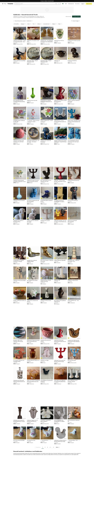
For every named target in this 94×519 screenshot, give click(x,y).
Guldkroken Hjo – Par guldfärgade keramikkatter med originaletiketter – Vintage (47, 41)
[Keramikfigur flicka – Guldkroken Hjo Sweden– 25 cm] (74, 253)
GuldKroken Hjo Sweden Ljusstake (74, 40)
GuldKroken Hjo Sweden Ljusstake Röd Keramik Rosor (60, 101)
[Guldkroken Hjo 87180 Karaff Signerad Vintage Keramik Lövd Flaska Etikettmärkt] (19, 373)
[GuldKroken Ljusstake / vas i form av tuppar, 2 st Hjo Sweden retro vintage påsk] (60, 213)
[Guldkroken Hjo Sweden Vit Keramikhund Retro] (19, 213)
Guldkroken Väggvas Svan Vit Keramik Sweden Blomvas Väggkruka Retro (32, 421)
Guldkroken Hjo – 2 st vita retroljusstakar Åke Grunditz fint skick (60, 121)
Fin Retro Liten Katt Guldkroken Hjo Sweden (32, 221)
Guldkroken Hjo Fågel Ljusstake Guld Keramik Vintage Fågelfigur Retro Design (73, 341)
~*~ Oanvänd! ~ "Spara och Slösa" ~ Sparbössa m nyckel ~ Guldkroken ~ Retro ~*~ (33, 121)
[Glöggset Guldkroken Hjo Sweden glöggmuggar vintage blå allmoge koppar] (60, 133)
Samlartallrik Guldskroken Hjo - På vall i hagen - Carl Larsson (33, 141)
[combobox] (36, 4)
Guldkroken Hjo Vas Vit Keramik (19, 200)
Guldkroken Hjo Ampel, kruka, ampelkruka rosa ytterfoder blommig (18, 141)
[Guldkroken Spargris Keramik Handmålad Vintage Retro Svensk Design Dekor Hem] (19, 173)
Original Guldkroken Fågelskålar (60, 260)
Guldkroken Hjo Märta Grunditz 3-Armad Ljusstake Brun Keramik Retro (33, 181)
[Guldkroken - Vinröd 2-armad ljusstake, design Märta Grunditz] (60, 173)
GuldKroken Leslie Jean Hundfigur (19, 280)
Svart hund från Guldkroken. (73, 200)
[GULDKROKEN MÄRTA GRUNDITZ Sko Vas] (47, 193)
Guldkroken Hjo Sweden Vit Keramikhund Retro (18, 221)
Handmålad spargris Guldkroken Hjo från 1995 (19, 121)
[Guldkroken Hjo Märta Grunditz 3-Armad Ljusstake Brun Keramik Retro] (33, 173)
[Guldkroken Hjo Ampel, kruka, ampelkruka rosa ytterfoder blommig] (19, 133)
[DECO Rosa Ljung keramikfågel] (19, 433)
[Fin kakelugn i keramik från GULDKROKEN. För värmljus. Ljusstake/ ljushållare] (60, 193)
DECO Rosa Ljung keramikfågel (18, 440)
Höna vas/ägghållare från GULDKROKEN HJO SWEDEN (59, 421)
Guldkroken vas (57, 60)
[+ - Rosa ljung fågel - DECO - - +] (74, 433)
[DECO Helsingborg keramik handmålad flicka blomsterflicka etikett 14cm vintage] (19, 93)
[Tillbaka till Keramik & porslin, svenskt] (14, 21)
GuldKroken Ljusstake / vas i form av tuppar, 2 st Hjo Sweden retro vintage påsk (60, 221)
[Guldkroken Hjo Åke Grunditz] (47, 293)
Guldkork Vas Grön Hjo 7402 (32, 100)
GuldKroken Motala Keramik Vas (73, 180)
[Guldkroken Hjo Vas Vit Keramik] (19, 193)
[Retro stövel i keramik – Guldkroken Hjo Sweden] (47, 253)
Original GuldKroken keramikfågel (19, 60)
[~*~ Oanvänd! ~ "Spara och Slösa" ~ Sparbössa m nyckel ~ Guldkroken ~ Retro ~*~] (33, 113)
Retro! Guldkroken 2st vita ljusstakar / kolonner (72, 381)
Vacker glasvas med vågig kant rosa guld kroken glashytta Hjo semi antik (59, 381)
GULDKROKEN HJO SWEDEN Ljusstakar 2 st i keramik (18, 261)
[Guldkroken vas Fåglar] (47, 353)
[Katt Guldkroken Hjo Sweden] (33, 273)
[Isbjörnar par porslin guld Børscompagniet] (74, 213)
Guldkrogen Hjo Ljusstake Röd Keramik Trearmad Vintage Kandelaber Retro (59, 361)
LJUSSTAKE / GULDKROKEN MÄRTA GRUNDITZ (46, 421)
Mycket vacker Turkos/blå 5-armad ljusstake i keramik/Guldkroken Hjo (74, 121)
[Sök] (56, 4)
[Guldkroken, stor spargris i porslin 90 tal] (33, 33)
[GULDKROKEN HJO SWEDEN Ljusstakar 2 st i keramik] (19, 253)
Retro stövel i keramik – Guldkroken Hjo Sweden (47, 261)
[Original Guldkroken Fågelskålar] (60, 253)
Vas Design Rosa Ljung (31, 440)
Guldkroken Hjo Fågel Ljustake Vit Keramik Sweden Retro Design (60, 441)
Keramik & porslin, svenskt (20, 20)
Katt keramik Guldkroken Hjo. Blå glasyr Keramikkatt (33, 201)
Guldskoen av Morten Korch (73, 280)
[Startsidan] (10, 4)
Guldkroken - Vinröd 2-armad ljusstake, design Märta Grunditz (60, 181)
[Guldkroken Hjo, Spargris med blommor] (33, 293)
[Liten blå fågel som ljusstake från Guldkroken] (47, 373)
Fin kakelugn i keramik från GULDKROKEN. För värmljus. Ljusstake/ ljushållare (59, 201)
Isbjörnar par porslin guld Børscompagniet (72, 221)
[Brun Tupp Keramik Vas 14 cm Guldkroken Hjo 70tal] (47, 173)
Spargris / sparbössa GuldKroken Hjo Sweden (74, 101)
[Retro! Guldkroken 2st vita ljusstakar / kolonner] (74, 373)
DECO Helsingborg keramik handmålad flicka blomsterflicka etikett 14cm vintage (19, 101)
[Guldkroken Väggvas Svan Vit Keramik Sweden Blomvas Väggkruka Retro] (33, 412)
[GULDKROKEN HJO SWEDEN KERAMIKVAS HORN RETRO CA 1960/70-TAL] (47, 93)
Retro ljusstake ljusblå (72, 360)
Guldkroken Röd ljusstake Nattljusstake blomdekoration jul (60, 341)
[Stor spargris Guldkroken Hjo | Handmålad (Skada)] (19, 353)
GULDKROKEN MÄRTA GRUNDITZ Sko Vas (47, 201)
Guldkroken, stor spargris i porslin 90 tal (33, 41)
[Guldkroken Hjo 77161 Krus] (60, 33)
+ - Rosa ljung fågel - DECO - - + (74, 440)
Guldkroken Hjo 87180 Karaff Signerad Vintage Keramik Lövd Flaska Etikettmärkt (19, 381)
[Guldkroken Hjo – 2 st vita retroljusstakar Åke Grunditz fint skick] (60, 113)
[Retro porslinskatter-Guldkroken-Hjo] (74, 412)
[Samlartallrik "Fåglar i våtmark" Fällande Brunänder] (33, 53)
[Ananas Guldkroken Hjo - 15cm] (74, 293)
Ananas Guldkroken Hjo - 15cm (73, 300)
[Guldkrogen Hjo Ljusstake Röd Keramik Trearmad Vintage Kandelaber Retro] (60, 353)
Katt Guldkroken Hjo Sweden (32, 280)
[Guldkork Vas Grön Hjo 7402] (33, 93)
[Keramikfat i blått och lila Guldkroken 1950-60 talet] (19, 333)
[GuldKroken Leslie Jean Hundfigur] (19, 273)
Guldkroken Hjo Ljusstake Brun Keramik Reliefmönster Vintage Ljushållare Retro (19, 421)
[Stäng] (93, 1)
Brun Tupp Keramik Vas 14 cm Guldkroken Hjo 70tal (46, 181)
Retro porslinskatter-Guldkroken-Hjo (74, 421)
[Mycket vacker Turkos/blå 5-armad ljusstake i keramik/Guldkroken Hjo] (74, 113)
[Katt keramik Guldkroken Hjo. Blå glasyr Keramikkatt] (33, 193)
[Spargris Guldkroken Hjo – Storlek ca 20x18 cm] (47, 113)
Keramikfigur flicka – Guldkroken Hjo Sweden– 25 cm (73, 261)
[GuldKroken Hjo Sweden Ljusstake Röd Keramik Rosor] (60, 93)
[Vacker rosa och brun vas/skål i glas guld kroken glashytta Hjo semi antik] (33, 373)
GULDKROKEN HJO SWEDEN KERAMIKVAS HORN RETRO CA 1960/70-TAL (46, 101)
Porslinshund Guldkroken (72, 60)
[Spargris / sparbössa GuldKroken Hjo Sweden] (74, 93)
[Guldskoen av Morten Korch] (74, 273)
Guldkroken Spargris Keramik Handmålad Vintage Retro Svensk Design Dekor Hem (19, 181)
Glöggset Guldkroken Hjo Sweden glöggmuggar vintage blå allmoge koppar (60, 141)
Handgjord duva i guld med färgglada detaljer (32, 261)
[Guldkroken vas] (60, 53)
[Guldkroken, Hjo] (60, 273)
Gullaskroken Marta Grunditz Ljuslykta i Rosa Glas (46, 281)
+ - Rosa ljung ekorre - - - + (45, 440)
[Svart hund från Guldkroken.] (74, 193)
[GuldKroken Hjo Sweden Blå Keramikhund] (47, 133)
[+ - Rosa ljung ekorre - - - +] (47, 433)
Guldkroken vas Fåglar (45, 360)
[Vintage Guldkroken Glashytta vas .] (33, 353)
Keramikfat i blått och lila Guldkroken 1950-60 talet (18, 341)
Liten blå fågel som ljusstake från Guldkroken (47, 381)
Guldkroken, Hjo (57, 280)
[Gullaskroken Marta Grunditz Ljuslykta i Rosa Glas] (47, 273)
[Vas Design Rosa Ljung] (33, 433)
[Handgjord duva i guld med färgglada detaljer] (33, 253)
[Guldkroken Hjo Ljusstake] (47, 213)
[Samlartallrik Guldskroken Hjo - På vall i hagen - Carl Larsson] (33, 133)
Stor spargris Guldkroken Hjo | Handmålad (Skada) (18, 361)
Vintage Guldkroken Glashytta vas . (33, 360)
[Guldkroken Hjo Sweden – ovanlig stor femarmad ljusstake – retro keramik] (19, 33)
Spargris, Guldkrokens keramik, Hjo (19, 300)
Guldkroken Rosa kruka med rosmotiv (46, 341)
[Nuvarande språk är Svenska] (63, 4)
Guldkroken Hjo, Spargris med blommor (32, 301)
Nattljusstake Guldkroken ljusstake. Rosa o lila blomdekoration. (33, 341)
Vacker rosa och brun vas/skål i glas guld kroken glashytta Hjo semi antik (33, 381)
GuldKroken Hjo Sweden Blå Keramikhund (46, 141)
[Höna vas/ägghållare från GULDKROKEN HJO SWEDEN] (60, 412)
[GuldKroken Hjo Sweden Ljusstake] (74, 33)
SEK (66, 3)
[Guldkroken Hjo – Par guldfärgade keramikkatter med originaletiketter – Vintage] (47, 33)
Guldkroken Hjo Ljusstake (45, 220)
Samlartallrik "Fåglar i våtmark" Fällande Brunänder (32, 61)
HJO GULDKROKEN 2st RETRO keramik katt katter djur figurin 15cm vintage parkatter (73, 141)
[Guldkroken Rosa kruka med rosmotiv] (47, 333)
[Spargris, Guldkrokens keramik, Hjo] (19, 293)
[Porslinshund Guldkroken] (74, 53)
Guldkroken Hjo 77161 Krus (59, 40)
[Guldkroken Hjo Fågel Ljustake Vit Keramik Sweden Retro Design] (60, 433)
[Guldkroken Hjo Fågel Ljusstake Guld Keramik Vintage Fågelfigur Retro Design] (74, 333)
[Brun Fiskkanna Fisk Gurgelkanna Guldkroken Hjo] (60, 293)
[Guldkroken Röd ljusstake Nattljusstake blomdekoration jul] (60, 333)
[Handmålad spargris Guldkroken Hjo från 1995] (19, 113)
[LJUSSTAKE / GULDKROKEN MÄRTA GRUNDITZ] (47, 412)
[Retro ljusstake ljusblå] (74, 353)
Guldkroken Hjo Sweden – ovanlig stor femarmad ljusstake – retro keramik (19, 41)
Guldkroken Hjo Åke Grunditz (46, 300)
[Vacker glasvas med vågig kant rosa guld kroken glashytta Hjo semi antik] (60, 373)
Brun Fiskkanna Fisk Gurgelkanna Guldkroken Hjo (60, 301)
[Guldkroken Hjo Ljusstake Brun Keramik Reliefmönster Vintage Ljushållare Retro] (19, 412)
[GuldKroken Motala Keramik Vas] (74, 173)
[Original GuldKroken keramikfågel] (19, 53)
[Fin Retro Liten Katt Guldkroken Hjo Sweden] (33, 213)
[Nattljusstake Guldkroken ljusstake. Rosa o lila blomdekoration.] (33, 333)
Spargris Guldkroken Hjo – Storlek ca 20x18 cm (47, 121)
